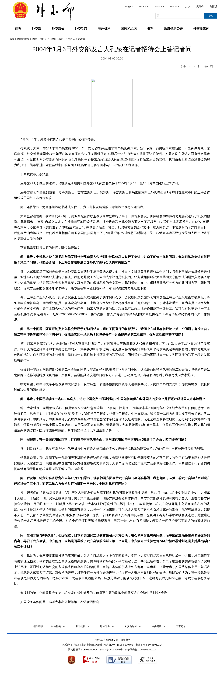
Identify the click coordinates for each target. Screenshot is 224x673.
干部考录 (181, 626)
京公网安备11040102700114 (140, 649)
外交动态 (81, 28)
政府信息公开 (173, 28)
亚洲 (52, 38)
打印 (211, 66)
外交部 (36, 28)
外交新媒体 (201, 28)
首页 (18, 28)
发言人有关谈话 (76, 38)
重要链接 (156, 626)
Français (144, 6)
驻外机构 (104, 28)
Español (159, 6)
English (129, 6)
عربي (187, 6)
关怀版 (213, 6)
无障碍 (200, 6)
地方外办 (105, 626)
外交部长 (58, 28)
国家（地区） (39, 38)
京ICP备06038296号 (111, 649)
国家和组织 (129, 28)
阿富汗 (61, 38)
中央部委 (56, 626)
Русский (174, 6)
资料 (150, 28)
